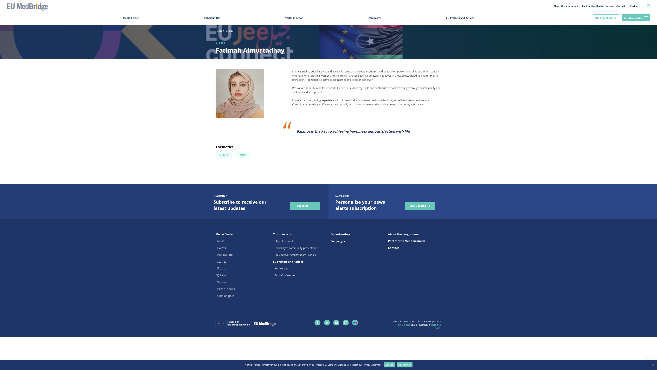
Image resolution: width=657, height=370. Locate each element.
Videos (221, 282)
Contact (620, 6)
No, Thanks (404, 364)
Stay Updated (608, 18)
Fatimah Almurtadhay (250, 50)
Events (221, 248)
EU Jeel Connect (284, 241)
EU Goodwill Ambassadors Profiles (295, 254)
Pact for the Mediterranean (597, 6)
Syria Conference (285, 275)
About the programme (566, 6)
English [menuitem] (634, 6)
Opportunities (212, 18)
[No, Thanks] (652, 365)
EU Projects (281, 268)
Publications (225, 255)
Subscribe (302, 205)
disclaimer (404, 324)
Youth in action (294, 18)
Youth (243, 154)
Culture (223, 154)
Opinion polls (225, 296)
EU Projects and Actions (460, 18)
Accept (389, 364)
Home (219, 30)
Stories (221, 261)
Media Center (131, 18)
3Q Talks (221, 275)
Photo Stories (226, 289)
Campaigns (374, 18)
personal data (436, 326)
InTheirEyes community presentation (296, 248)
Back (222, 42)
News (220, 241)
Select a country (633, 17)
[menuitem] (634, 5)
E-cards (229, 30)
